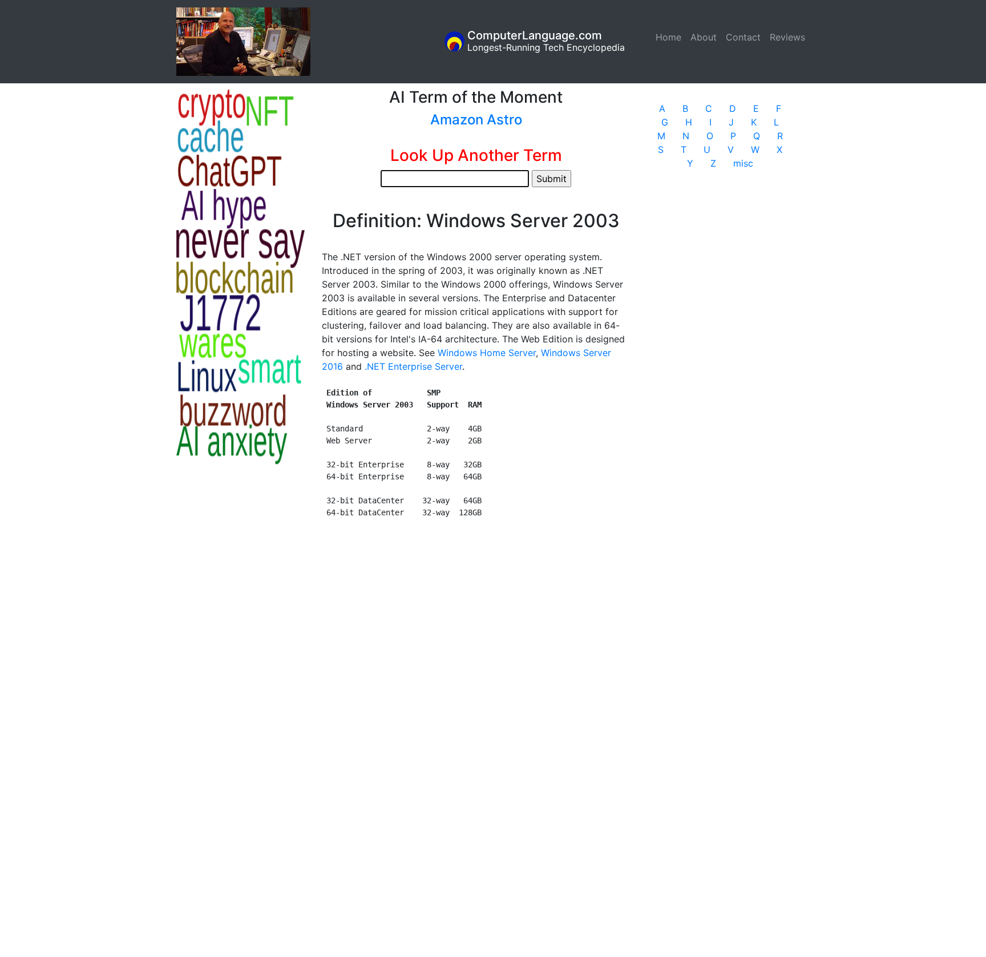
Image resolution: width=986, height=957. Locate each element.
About (703, 37)
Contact (743, 37)
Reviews (787, 37)
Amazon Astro (476, 119)
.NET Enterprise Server (413, 366)
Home (671, 37)
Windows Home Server (487, 352)
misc (743, 163)
